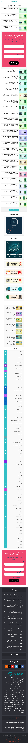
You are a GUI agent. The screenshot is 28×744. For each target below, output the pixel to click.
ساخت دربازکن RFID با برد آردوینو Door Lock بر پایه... (10, 314)
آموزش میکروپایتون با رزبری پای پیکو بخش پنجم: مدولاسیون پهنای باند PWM (10, 192)
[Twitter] (16, 666)
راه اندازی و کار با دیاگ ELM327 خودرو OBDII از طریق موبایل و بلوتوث (15, 612)
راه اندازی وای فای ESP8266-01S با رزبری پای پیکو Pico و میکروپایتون (11, 124)
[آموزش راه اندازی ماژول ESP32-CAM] (18, 331)
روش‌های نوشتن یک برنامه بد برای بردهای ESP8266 (15, 595)
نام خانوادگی (20, 54)
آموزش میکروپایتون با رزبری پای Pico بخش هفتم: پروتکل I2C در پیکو (10, 179)
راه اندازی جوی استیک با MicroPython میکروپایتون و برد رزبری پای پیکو (10, 77)
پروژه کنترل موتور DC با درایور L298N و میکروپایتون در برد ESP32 (10, 161)
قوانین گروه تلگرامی (15, 739)
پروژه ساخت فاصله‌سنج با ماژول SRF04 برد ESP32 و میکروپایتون (11, 173)
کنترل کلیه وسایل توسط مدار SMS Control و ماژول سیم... (10, 343)
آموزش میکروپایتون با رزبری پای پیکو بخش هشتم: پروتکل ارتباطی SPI (10, 167)
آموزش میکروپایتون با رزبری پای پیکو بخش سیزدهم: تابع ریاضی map (10, 15)
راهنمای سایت (23, 739)
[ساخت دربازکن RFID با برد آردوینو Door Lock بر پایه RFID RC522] (18, 314)
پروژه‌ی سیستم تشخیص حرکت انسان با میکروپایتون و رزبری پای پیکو (10, 88)
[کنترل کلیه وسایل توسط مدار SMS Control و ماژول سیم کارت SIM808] (18, 343)
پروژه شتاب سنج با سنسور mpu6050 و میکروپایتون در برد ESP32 (10, 155)
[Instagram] (19, 666)
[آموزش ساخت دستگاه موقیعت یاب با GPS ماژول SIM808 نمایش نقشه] (18, 320)
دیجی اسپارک (17, 737)
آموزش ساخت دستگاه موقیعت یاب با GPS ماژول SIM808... (10, 320)
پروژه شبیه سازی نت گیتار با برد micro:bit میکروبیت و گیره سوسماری (10, 130)
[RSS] (6, 666)
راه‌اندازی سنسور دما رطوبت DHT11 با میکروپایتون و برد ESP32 (10, 137)
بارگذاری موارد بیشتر (14, 210)
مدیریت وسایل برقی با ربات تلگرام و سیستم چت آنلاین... (10, 337)
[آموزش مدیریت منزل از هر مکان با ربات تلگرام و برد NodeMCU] (18, 308)
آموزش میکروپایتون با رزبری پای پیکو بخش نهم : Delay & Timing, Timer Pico (10, 149)
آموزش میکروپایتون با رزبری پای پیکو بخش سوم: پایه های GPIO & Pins (10, 203)
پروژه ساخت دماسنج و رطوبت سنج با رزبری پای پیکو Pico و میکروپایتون (10, 112)
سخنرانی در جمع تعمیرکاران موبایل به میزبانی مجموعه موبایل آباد (15, 723)
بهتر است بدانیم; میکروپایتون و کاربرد (10, 106)
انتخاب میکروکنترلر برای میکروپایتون (10, 8)
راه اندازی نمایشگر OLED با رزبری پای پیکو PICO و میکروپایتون (10, 118)
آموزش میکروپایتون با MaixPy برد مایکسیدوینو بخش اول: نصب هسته (10, 94)
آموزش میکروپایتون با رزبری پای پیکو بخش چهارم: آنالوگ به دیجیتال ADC (10, 197)
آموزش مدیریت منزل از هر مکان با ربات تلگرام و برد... (10, 308)
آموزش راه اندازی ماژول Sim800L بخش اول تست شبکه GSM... (10, 326)
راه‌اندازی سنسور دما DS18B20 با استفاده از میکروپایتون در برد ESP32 (10, 143)
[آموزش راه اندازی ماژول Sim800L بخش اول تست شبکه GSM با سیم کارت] (18, 325)
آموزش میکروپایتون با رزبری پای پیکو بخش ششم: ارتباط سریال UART (10, 185)
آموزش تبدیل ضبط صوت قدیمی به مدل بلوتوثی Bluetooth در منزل (15, 600)
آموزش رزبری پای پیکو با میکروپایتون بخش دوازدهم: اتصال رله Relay (10, 21)
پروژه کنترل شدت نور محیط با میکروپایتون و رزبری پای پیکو (12, 70)
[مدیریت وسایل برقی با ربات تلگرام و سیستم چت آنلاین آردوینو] (18, 337)
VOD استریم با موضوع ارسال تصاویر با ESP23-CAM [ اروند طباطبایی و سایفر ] (14, 728)
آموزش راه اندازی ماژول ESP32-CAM (10, 330)
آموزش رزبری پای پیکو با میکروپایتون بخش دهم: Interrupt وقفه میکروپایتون (10, 101)
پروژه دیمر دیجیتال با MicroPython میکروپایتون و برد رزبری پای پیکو (10, 82)
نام (23, 49)
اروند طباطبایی (20, 595)
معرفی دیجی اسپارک (7, 739)
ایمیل (22, 44)
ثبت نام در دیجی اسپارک (14, 741)
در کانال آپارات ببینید (14, 718)
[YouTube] (12, 666)
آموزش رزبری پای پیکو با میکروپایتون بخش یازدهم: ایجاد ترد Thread (10, 27)
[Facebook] (22, 666)
